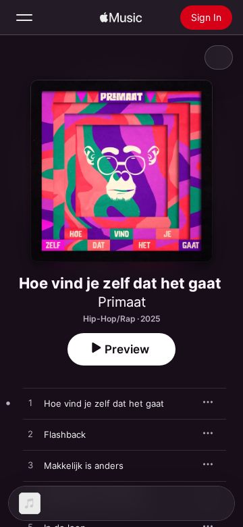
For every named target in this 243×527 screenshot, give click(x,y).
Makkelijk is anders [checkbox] (84, 465)
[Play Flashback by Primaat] (30, 434)
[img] (121, 17)
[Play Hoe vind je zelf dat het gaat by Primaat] (30, 403)
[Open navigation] (24, 17)
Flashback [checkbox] (65, 434)
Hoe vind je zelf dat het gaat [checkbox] (104, 403)
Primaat (122, 302)
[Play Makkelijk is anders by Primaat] (30, 465)
